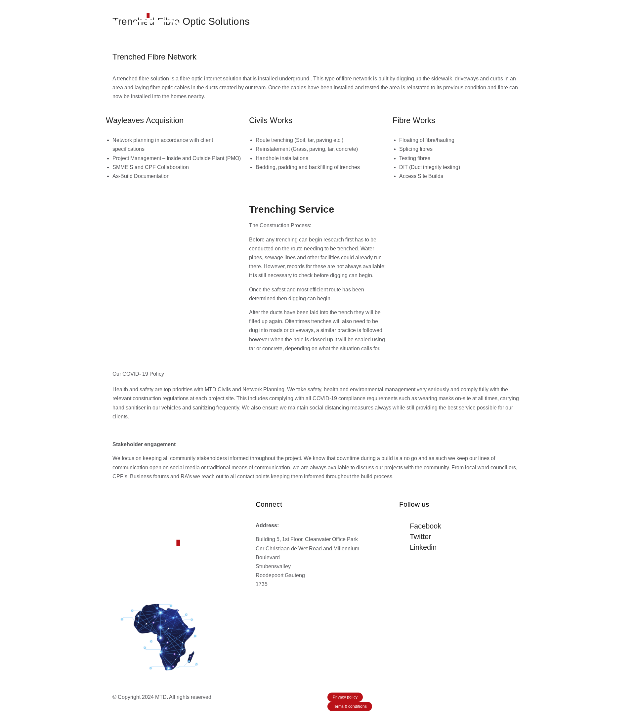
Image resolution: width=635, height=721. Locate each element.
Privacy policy (345, 697)
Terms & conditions (350, 706)
